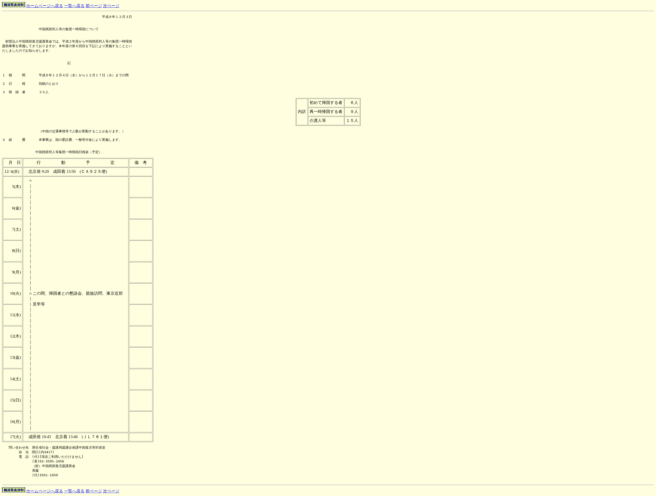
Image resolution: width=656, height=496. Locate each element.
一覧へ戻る (74, 6)
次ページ (111, 6)
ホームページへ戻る (44, 6)
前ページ (94, 6)
